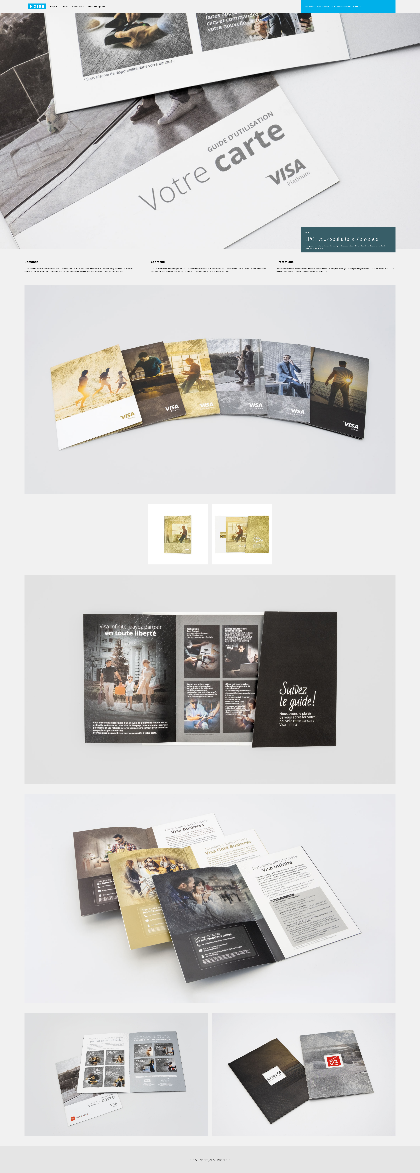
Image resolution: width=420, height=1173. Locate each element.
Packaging (373, 246)
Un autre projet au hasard (210, 1160)
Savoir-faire (78, 6)
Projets (53, 6)
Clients (64, 6)
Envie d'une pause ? (97, 6)
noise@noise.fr (310, 6)
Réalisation (382, 246)
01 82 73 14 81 (322, 6)
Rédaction (308, 248)
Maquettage (365, 246)
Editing (357, 246)
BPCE (306, 232)
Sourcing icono (318, 248)
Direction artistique (347, 246)
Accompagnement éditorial (313, 246)
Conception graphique (331, 246)
